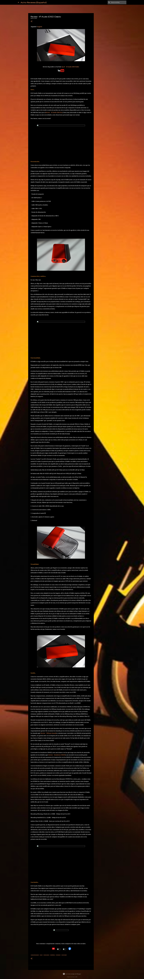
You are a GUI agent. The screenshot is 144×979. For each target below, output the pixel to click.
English (39, 26)
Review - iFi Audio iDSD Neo (54, 112)
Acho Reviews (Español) (33, 2)
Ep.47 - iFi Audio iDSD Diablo (70, 67)
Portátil (53, 955)
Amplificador (34, 955)
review (58, 955)
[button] (31, 21)
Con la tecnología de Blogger (73, 973)
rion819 (76, 976)
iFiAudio (46, 955)
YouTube (64, 955)
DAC (41, 955)
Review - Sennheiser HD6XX (56, 755)
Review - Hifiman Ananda (48, 733)
